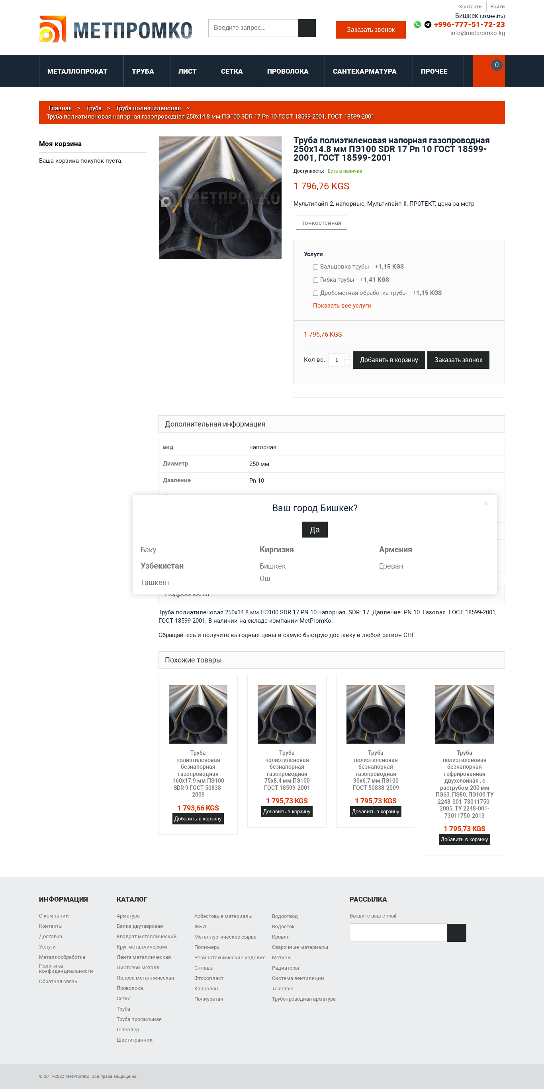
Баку (149, 549)
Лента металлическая (144, 957)
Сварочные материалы (300, 947)
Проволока (130, 988)
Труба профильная (139, 1019)
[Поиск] (307, 28)
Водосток (283, 926)
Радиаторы (285, 967)
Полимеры (207, 947)
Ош (265, 578)
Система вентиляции (298, 978)
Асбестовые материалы (223, 916)
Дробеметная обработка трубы (381, 292)
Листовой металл (138, 967)
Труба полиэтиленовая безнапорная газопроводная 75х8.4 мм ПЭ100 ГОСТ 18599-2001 (287, 770)
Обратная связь (58, 981)
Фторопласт (208, 978)
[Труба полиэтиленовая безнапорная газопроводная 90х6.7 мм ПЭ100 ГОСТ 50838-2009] (375, 714)
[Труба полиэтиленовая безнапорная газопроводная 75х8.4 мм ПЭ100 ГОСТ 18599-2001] (287, 714)
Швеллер (128, 1029)
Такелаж (282, 988)
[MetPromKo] (115, 30)
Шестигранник (135, 1039)
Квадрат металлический (147, 936)
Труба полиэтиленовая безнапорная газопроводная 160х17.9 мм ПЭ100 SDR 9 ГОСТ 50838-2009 (198, 774)
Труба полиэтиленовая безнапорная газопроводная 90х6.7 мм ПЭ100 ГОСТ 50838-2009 (376, 770)
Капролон (206, 988)
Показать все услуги (342, 305)
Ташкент (155, 582)
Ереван (391, 566)
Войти (497, 7)
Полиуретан (208, 998)
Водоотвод (285, 916)
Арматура (128, 915)
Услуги (313, 254)
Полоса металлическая (145, 977)
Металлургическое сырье (225, 936)
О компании (54, 915)
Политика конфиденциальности (66, 968)
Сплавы (203, 967)
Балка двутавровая (140, 926)
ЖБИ (200, 926)
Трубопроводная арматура (304, 998)
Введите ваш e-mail (373, 915)
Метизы (282, 957)
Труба (123, 1008)
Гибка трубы (354, 279)
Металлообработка (62, 957)
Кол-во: (314, 359)
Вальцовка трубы (362, 266)
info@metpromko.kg (477, 33)
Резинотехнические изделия (230, 957)
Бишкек (273, 566)
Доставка (50, 936)
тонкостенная (321, 222)
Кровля (281, 936)
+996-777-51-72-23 (469, 24)
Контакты (471, 7)
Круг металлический (142, 946)
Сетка (124, 998)
